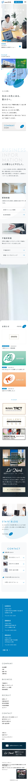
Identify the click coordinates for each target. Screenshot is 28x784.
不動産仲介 (7, 250)
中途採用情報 (5, 705)
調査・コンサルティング (10, 255)
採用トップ (4, 699)
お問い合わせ (18, 2)
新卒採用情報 (5, 703)
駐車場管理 (7, 215)
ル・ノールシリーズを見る (14, 489)
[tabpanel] (14, 63)
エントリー (4, 707)
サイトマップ (4, 769)
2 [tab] (3, 69)
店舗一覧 (4, 671)
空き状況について (6, 719)
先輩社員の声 (5, 701)
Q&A (3, 739)
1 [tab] (1, 69)
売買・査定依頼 (5, 723)
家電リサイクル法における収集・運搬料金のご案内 (13, 767)
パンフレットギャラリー (7, 737)
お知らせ (4, 732)
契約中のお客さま (6, 721)
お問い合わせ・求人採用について (10, 717)
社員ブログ (4, 734)
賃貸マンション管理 (9, 210)
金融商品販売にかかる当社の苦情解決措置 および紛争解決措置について (14, 765)
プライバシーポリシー (7, 762)
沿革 (3, 669)
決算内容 (4, 673)
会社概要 (4, 667)
